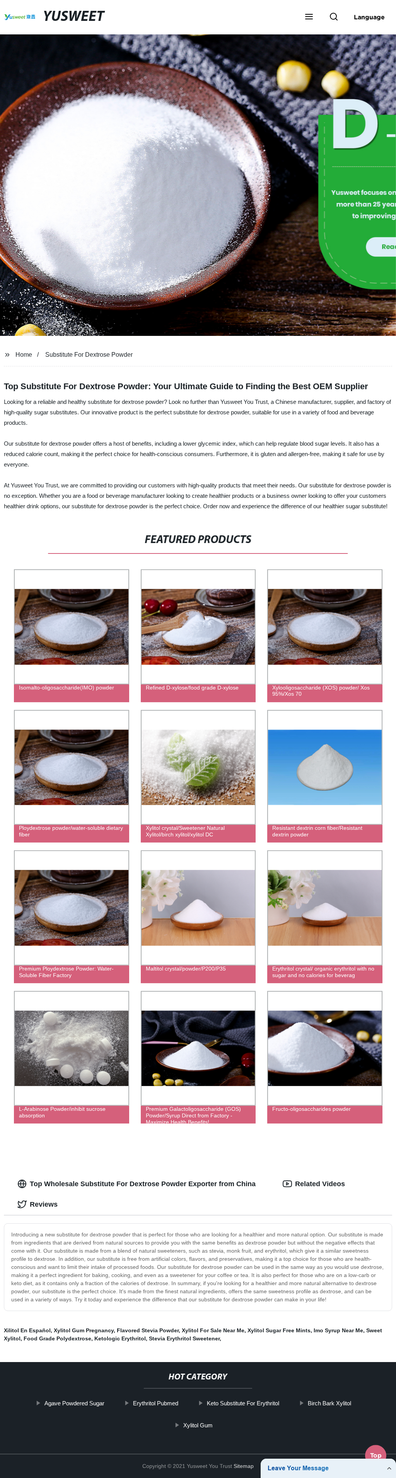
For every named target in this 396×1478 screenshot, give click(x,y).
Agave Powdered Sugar (74, 1403)
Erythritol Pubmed (155, 1403)
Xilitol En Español (27, 1330)
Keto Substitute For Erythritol (243, 1403)
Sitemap (244, 1466)
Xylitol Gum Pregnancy (84, 1330)
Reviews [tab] (44, 1204)
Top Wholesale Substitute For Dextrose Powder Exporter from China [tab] (143, 1184)
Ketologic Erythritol (120, 1338)
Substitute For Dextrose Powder (89, 354)
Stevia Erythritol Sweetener (184, 1338)
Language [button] (369, 17)
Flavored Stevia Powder (148, 1330)
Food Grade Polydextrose (57, 1338)
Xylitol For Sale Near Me (213, 1330)
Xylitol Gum (198, 1425)
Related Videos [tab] (320, 1184)
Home (23, 354)
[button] (309, 17)
